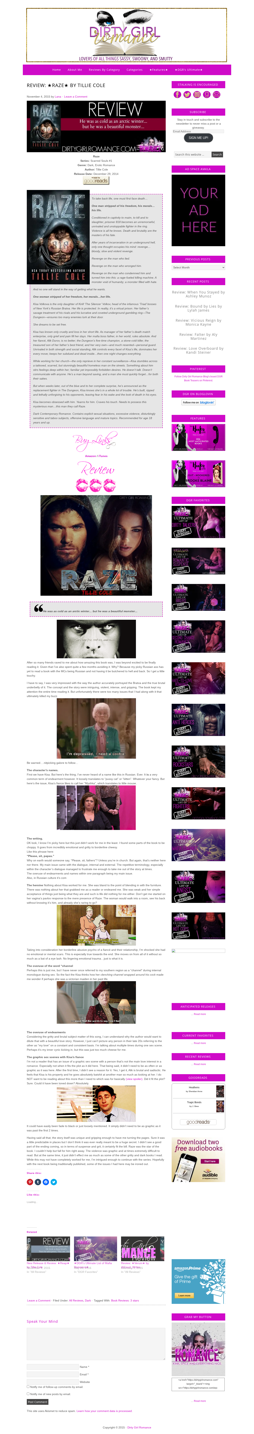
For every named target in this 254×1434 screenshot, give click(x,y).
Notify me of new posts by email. (50, 1394)
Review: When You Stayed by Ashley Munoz (198, 294)
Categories (135, 70)
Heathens (194, 1087)
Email (83, 1374)
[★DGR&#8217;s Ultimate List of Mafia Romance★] (95, 1248)
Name (83, 1366)
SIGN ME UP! (198, 137)
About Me (75, 70)
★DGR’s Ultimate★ (189, 70)
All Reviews (76, 1300)
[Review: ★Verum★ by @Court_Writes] (142, 1248)
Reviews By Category (104, 70)
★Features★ (158, 70)
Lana (58, 96)
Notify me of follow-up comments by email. (56, 1386)
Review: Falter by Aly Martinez (198, 336)
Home (56, 70)
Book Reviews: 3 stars (125, 1300)
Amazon (90, 456)
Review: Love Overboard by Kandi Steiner (198, 350)
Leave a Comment (75, 96)
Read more (200, 1014)
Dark (88, 1300)
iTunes (103, 456)
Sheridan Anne (195, 1091)
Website (85, 1382)
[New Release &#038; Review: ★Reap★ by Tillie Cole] (48, 1248)
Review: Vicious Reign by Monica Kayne (198, 322)
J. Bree (195, 1106)
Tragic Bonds (194, 1102)
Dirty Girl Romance (117, 25)
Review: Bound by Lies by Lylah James (198, 308)
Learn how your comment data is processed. (105, 1411)
